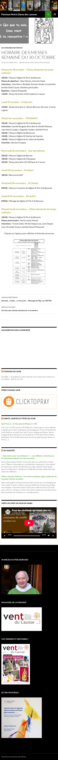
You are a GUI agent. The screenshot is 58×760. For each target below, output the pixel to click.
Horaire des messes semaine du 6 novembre (19, 308)
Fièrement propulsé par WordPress (13, 757)
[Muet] (48, 535)
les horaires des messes (12, 48)
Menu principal (55, 14)
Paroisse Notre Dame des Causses (35, 62)
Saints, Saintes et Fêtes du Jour (19, 418)
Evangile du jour (12, 371)
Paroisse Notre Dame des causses (19, 14)
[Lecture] (5, 535)
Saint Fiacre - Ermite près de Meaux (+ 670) (19, 424)
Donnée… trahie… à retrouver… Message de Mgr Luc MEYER (26, 299)
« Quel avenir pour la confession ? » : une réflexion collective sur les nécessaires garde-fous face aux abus (27, 457)
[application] (29, 523)
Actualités (9, 450)
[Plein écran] (53, 535)
